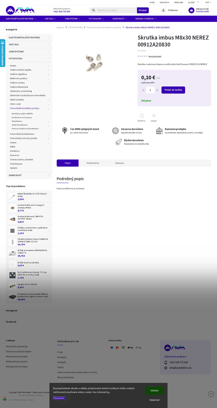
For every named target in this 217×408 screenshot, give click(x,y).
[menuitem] (23, 19)
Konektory (15, 151)
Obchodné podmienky (17, 346)
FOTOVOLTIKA (15, 58)
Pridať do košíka (173, 90)
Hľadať (143, 10)
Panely (13, 65)
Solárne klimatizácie (19, 87)
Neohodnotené (155, 56)
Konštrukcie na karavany (22, 117)
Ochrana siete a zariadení (21, 159)
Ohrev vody (15, 104)
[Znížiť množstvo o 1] (143, 90)
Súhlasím (154, 390)
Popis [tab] (67, 163)
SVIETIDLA (14, 44)
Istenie (13, 142)
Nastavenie (59, 398)
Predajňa (178, 2)
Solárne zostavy (17, 82)
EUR (207, 2)
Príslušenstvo (17, 121)
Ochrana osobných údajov (18, 351)
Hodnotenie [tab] (93, 163)
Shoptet (17, 400)
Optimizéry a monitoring (21, 91)
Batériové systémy (18, 78)
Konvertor (14, 155)
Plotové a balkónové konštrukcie (25, 128)
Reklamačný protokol (16, 361)
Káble (12, 146)
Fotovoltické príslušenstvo (22, 134)
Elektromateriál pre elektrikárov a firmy (77, 372)
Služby (191, 2)
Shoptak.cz (31, 400)
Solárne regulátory (18, 74)
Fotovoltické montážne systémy (24, 108)
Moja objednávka (65, 377)
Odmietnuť (155, 400)
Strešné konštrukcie (19, 125)
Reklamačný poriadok (16, 356)
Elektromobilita (17, 99)
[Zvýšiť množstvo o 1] (157, 90)
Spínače (13, 168)
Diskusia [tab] (119, 163)
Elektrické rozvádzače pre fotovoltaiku (27, 95)
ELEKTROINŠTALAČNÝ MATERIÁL (24, 37)
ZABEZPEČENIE (16, 51)
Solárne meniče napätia (20, 69)
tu (108, 392)
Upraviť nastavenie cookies (30, 395)
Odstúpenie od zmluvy (17, 366)
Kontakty (164, 2)
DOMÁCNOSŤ (15, 175)
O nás (152, 2)
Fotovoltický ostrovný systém (23, 138)
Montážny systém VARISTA (22, 113)
